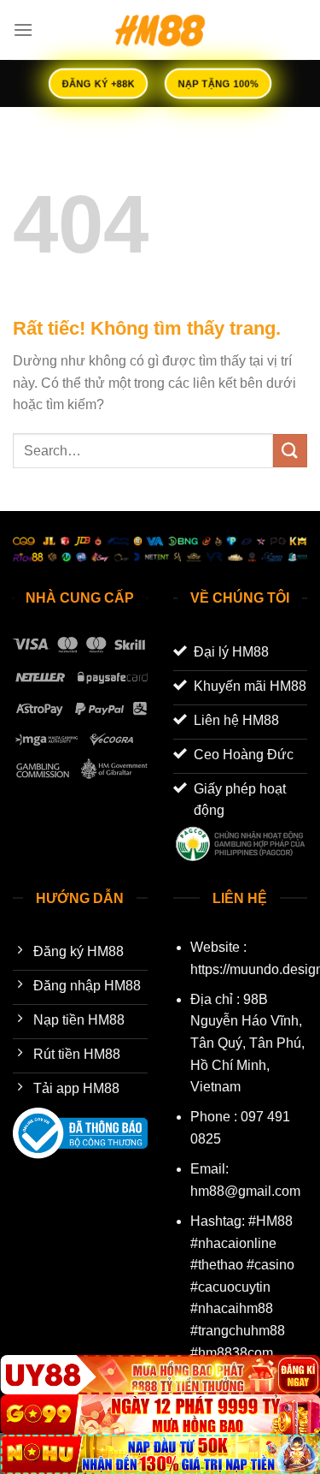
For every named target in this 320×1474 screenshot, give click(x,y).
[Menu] (23, 30)
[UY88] (160, 1374)
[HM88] (160, 30)
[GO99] (160, 1414)
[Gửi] (290, 450)
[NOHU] (160, 1454)
